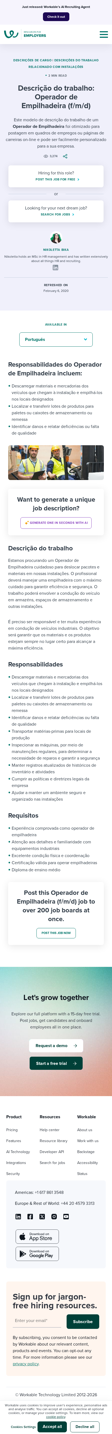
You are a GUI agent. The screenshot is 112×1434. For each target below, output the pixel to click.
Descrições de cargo (32, 60)
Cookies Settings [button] (23, 1427)
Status (82, 1173)
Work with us (88, 1141)
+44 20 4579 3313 (78, 1203)
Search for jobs (52, 1162)
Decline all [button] (85, 1426)
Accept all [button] (52, 1426)
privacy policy (26, 1364)
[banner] (56, 512)
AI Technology (18, 1152)
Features (13, 1141)
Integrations (16, 1162)
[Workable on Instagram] (66, 1218)
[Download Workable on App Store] (36, 1236)
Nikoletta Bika (56, 250)
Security (13, 1173)
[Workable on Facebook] (30, 1218)
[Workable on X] (54, 1218)
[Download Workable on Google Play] (36, 1254)
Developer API (52, 1152)
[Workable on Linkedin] (18, 1218)
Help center (50, 1130)
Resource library (53, 1141)
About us (84, 1130)
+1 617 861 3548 (49, 1192)
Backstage (86, 1152)
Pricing (12, 1130)
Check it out (56, 17)
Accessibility (87, 1162)
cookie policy (55, 1417)
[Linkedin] (55, 267)
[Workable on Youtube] (42, 1218)
